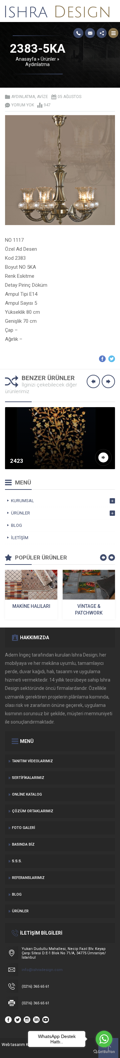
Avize (42, 96)
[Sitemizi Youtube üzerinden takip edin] (45, 1019)
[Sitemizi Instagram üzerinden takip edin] (27, 1019)
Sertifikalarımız (28, 778)
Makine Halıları (31, 606)
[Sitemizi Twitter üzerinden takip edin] (17, 1019)
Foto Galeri (23, 828)
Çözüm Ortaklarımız (32, 811)
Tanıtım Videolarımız (32, 761)
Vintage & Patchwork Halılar (89, 610)
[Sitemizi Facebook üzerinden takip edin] (8, 1019)
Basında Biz (23, 844)
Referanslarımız (28, 878)
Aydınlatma (37, 64)
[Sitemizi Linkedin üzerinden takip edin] (36, 1019)
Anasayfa (26, 59)
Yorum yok (22, 105)
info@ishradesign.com (42, 970)
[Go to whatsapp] (104, 1039)
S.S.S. (17, 861)
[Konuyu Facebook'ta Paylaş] (102, 358)
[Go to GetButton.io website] (104, 1051)
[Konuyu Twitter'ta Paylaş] (111, 358)
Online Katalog (27, 794)
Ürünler (48, 59)
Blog (17, 894)
